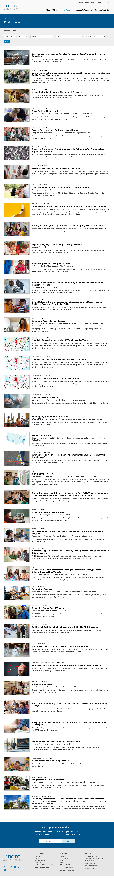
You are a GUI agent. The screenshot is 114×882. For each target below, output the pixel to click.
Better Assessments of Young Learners (50, 760)
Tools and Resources (66, 867)
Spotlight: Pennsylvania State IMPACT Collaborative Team (60, 340)
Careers (80, 2)
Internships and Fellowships (94, 858)
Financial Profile (40, 860)
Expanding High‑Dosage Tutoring (48, 512)
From (5, 34)
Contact (101, 2)
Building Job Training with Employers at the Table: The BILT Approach (65, 627)
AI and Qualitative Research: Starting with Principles (57, 92)
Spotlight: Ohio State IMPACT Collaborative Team (55, 378)
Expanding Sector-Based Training (48, 608)
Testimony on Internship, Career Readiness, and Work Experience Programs (68, 799)
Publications (64, 858)
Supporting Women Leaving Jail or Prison (51, 263)
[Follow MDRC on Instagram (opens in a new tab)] (11, 867)
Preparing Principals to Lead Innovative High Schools (57, 168)
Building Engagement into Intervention (50, 416)
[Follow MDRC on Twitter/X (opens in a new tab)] (5, 867)
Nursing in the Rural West (44, 474)
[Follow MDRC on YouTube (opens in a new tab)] (15, 867)
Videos (62, 863)
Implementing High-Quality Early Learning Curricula (57, 244)
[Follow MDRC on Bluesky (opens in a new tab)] (5, 870)
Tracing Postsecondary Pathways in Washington (55, 130)
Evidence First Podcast (67, 865)
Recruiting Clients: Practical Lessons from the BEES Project (60, 646)
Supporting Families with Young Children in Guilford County (60, 187)
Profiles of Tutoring (41, 435)
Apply (7, 41)
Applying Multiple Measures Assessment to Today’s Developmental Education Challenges (69, 723)
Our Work (66, 10)
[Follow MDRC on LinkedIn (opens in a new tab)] (18, 867)
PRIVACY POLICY (65, 879)
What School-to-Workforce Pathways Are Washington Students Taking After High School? (68, 456)
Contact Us (89, 868)
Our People (38, 858)
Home (5, 18)
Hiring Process (89, 860)
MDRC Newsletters (91, 865)
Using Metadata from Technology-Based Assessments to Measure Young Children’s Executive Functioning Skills (67, 303)
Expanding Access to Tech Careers (48, 321)
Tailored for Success (42, 589)
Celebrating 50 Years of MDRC (44, 865)
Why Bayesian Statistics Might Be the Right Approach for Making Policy (66, 665)
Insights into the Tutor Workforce (48, 779)
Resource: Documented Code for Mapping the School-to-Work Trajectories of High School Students (68, 150)
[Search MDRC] (108, 2)
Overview (37, 856)
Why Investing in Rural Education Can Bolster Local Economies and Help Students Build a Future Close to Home (71, 74)
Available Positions (91, 856)
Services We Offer (102, 10)
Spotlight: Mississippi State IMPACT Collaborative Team (59, 359)
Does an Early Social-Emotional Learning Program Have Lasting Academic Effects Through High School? (67, 571)
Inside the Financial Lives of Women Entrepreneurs (56, 741)
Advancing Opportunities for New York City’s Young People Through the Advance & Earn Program (70, 551)
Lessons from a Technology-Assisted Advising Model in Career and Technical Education (68, 55)
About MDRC (51, 10)
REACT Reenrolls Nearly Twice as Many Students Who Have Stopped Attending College (70, 704)
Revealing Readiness (42, 684)
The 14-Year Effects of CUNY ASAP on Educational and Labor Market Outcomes (70, 206)
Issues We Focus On (83, 10)
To (17, 34)
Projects (62, 856)
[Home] (14, 7)
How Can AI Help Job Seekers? (46, 397)
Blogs (62, 860)
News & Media (90, 2)
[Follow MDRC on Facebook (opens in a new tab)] (8, 867)
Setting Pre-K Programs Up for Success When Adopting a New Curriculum (67, 225)
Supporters (38, 863)
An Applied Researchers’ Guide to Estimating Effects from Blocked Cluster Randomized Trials (67, 283)
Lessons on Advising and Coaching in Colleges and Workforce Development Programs (68, 532)
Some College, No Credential (46, 111)
